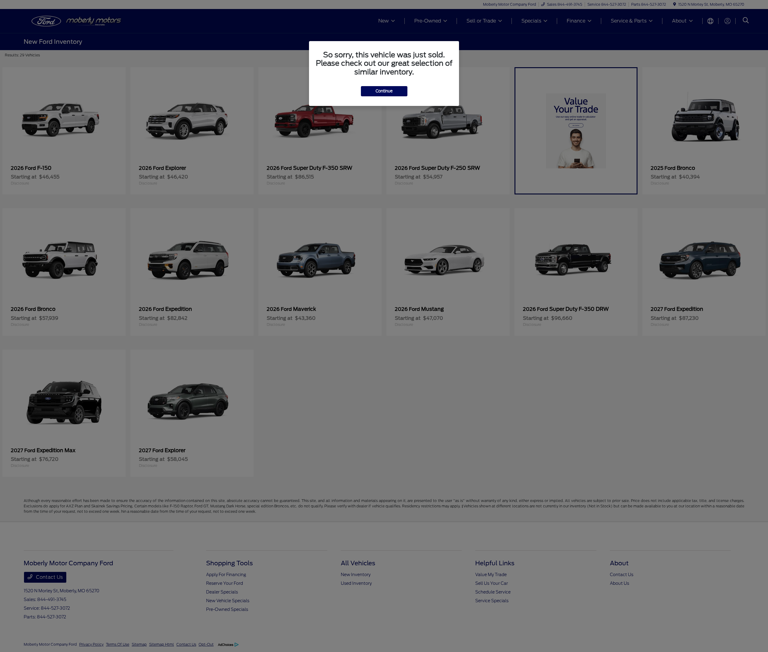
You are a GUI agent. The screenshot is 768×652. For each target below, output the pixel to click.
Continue (384, 91)
